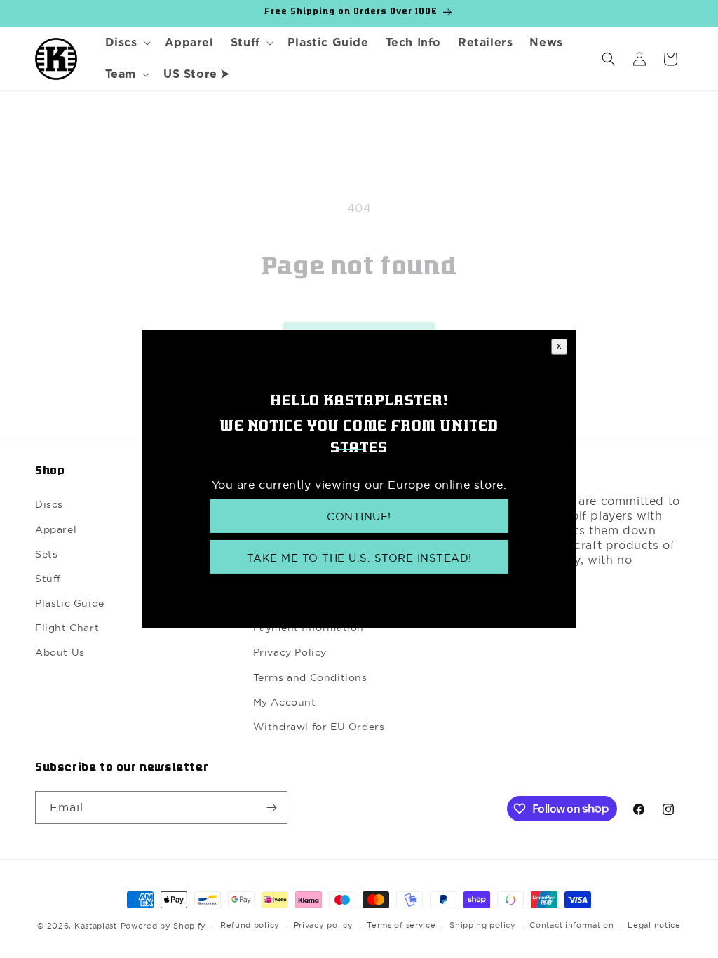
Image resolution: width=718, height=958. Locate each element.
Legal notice (654, 925)
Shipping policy (482, 925)
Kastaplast (95, 926)
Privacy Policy (290, 652)
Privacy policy (323, 925)
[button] (126, 43)
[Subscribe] (271, 807)
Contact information (571, 925)
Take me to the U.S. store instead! (359, 558)
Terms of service (401, 925)
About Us (60, 652)
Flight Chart (67, 627)
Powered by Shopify (164, 926)
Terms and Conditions (310, 677)
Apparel (55, 529)
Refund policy (250, 925)
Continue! (359, 516)
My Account (284, 702)
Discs (49, 504)
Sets (46, 554)
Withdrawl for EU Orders (319, 726)
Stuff (48, 578)
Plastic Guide (69, 603)
